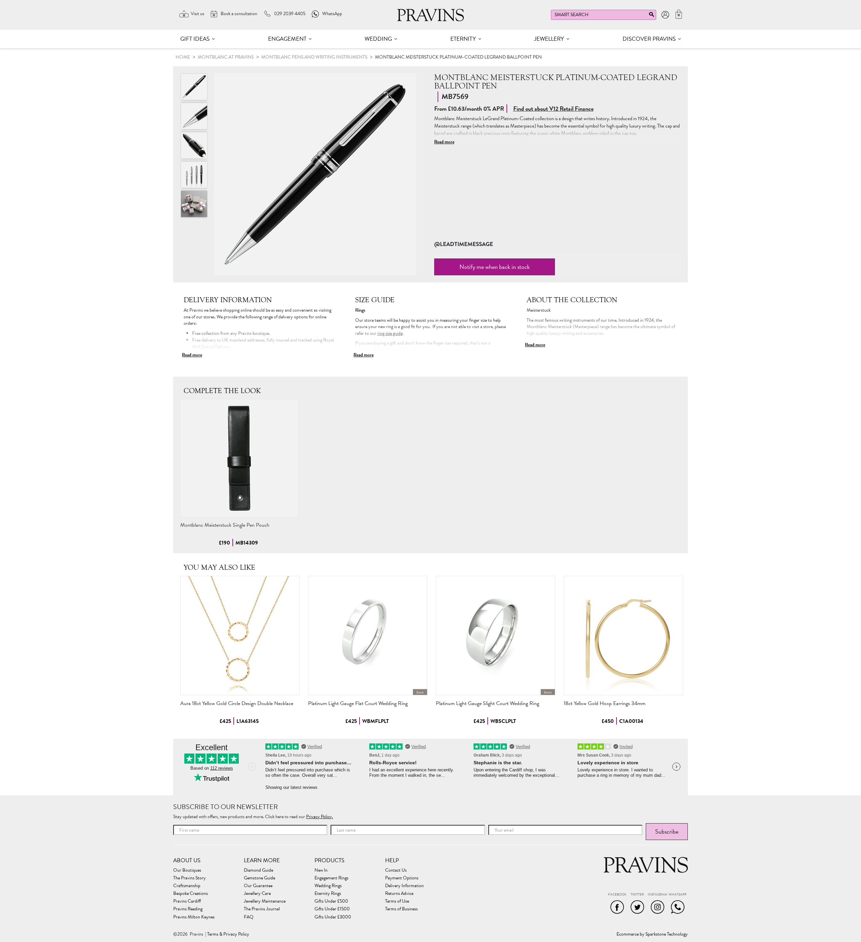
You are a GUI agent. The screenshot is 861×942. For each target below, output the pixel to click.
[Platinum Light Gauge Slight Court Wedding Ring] (495, 635)
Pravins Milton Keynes (194, 917)
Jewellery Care (257, 893)
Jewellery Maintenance (265, 901)
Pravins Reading (187, 909)
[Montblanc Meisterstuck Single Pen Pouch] (239, 458)
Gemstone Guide (259, 878)
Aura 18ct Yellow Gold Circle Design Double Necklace (236, 703)
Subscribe (666, 831)
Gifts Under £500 (331, 901)
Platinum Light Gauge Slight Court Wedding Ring (487, 703)
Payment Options (401, 878)
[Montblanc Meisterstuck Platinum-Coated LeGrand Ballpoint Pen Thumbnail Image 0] (315, 174)
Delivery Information (404, 885)
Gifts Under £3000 (332, 917)
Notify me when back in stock (494, 266)
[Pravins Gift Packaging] (194, 204)
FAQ (249, 917)
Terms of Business (401, 909)
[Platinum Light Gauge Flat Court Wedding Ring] (367, 635)
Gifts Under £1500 (332, 909)
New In (321, 870)
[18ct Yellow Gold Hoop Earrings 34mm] (623, 635)
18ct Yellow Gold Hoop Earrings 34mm (604, 703)
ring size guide (390, 333)
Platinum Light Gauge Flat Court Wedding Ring (358, 703)
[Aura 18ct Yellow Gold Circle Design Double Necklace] (240, 635)
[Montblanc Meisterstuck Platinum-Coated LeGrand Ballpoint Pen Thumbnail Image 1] (194, 116)
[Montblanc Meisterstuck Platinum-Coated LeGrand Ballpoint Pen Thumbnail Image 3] (194, 175)
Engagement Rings (331, 878)
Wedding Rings (328, 885)
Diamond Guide (258, 870)
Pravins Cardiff (187, 901)
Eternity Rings (327, 893)
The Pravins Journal (262, 909)
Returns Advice (399, 893)
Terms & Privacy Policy (228, 934)
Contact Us (396, 870)
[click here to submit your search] (651, 16)
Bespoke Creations (190, 893)
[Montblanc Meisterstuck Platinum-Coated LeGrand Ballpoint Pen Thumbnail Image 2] (194, 145)
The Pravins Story (189, 878)
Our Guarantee (258, 885)
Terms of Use (397, 901)
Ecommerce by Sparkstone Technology (652, 934)
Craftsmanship (186, 885)
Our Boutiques (187, 870)
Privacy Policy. (319, 816)
